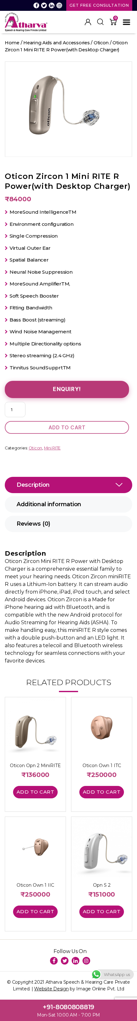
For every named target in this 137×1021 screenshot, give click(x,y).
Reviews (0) (33, 523)
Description (33, 484)
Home (12, 43)
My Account (88, 22)
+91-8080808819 (68, 1007)
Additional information (49, 504)
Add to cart (67, 427)
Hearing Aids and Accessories (56, 43)
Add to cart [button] (35, 792)
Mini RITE (52, 448)
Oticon (101, 43)
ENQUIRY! (67, 389)
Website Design (51, 989)
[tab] (68, 485)
